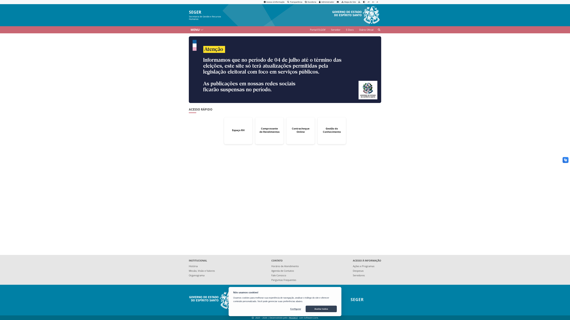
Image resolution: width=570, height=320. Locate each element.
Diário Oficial (366, 29)
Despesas (358, 270)
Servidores (359, 275)
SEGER (195, 12)
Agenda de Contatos (282, 270)
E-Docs (350, 29)
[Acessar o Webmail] (338, 2)
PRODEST (293, 317)
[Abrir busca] (379, 29)
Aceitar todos (321, 309)
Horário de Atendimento (285, 266)
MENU (195, 30)
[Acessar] (285, 69)
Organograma (197, 275)
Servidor (336, 29)
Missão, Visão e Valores (202, 270)
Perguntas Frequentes (283, 280)
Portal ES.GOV (318, 29)
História (193, 266)
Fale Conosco (278, 275)
